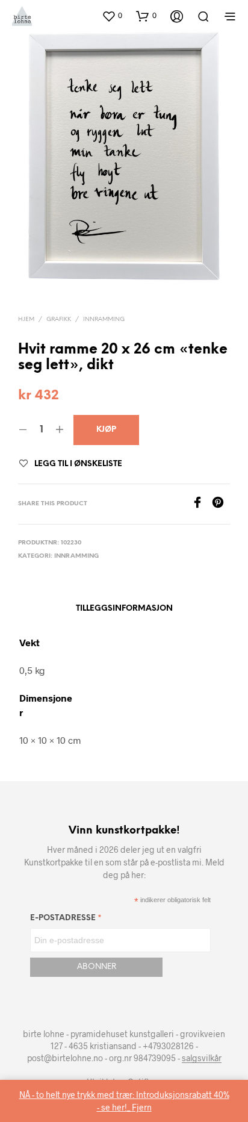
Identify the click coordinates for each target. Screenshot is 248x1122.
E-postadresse (66, 920)
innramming (104, 319)
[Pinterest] (221, 504)
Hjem (26, 319)
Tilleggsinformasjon (124, 608)
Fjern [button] (142, 1107)
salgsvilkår (202, 1058)
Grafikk (58, 319)
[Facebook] (201, 504)
